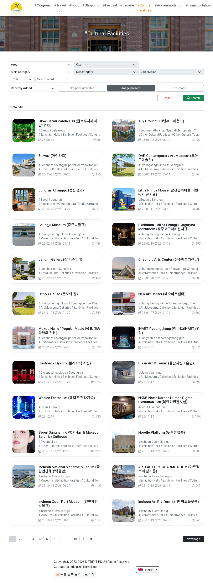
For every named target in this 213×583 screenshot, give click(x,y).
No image (180, 88)
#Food (74, 5)
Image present (131, 88)
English (149, 569)
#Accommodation (168, 5)
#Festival (110, 5)
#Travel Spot (60, 7)
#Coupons (43, 5)
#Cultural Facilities (144, 7)
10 (75, 539)
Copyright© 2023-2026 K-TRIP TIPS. (92, 562)
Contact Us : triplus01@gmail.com (76, 567)
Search (195, 98)
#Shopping (91, 5)
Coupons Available (82, 88)
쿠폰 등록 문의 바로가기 (76, 574)
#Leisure (127, 5)
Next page (193, 539)
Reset (168, 98)
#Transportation (198, 5)
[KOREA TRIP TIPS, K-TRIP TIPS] (16, 8)
